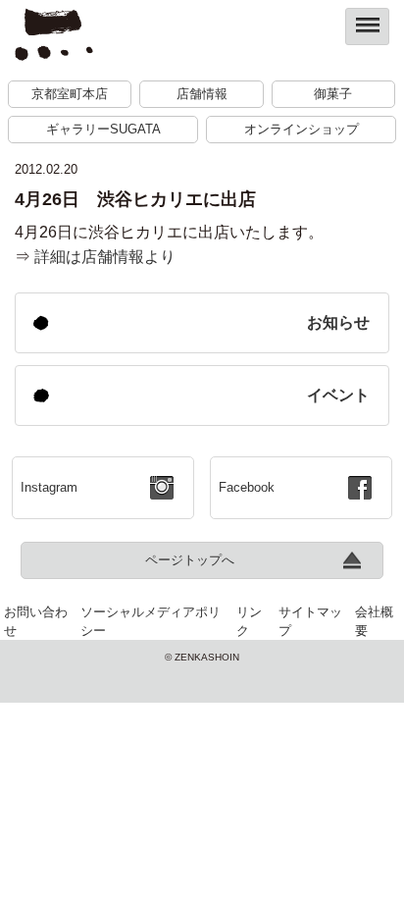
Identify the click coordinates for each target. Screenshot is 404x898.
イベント (338, 395)
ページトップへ (189, 560)
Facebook (247, 487)
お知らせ (338, 322)
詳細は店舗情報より (103, 256)
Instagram (49, 487)
